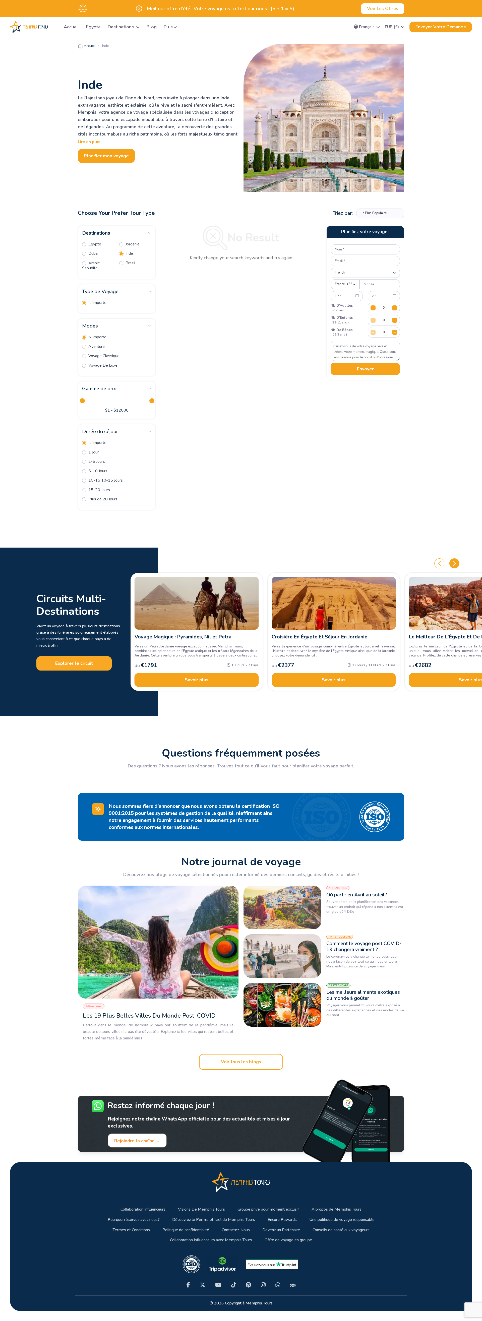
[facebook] (188, 1285)
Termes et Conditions (131, 1230)
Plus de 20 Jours (102, 499)
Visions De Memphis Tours (201, 1209)
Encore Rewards (282, 1219)
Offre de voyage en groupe (288, 1240)
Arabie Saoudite (91, 265)
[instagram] (263, 1285)
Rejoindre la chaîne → (137, 1141)
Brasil (130, 263)
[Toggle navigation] (54, 27)
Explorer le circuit (74, 663)
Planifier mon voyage (106, 156)
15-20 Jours (98, 490)
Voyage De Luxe (102, 365)
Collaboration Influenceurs (142, 1209)
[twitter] (202, 1285)
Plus (168, 27)
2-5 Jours (96, 461)
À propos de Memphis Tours (337, 1209)
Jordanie (132, 244)
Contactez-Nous (236, 1230)
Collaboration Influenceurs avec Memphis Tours (211, 1240)
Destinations (121, 27)
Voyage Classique (103, 356)
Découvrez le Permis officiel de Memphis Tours (213, 1219)
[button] (367, 27)
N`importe (96, 302)
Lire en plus (89, 142)
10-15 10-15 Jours (105, 480)
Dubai (92, 253)
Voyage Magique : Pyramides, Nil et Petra (183, 636)
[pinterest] (248, 1285)
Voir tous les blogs (241, 1062)
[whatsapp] (277, 1285)
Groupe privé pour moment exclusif (268, 1209)
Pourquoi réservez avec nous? (134, 1219)
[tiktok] (233, 1285)
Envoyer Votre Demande (440, 27)
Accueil (71, 27)
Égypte (93, 27)
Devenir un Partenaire (281, 1230)
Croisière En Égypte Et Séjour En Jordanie (319, 636)
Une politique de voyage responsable (342, 1219)
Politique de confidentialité (185, 1230)
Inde (129, 253)
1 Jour (93, 452)
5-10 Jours (97, 471)
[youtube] (218, 1285)
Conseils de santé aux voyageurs (341, 1230)
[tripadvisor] (293, 1285)
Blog (152, 27)
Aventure (96, 346)
